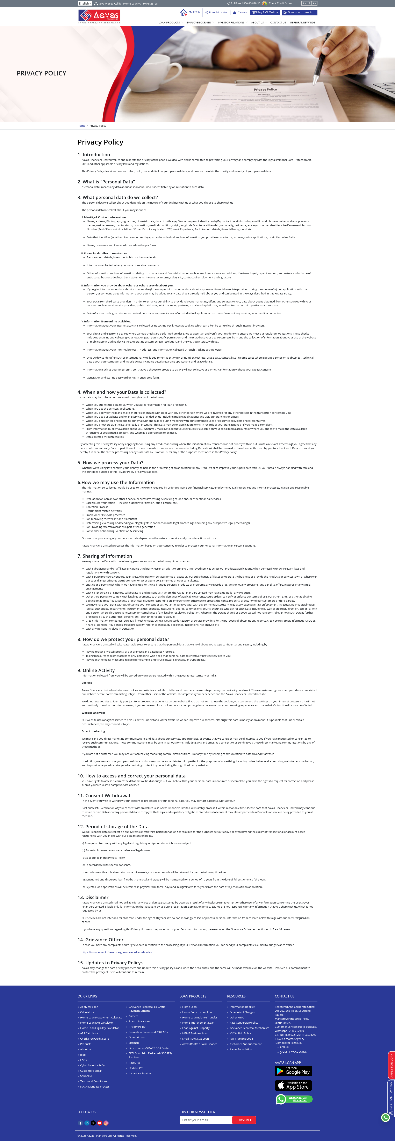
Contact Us (278, 22)
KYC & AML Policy (240, 1033)
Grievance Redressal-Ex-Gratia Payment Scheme (147, 1009)
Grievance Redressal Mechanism (249, 1028)
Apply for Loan (89, 1007)
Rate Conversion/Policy (244, 1022)
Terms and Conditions (93, 1081)
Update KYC (136, 1068)
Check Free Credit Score (94, 1038)
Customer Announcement (246, 1044)
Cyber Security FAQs (92, 1065)
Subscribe (244, 1120)
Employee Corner (198, 22)
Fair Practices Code (241, 1038)
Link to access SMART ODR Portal (149, 1048)
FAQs (83, 1060)
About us (85, 1049)
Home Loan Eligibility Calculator (99, 1028)
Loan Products (169, 22)
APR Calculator (89, 1033)
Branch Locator (218, 12)
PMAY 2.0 (194, 12)
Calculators (87, 1012)
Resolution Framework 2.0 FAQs (148, 1032)
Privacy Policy (137, 1027)
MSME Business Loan (195, 1033)
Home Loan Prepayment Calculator (101, 1017)
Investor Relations (230, 22)
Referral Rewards (302, 22)
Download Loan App (301, 12)
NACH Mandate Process (94, 1086)
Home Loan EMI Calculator (96, 1022)
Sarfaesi (86, 1076)
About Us (257, 22)
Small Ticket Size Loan (195, 1038)
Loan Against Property (196, 1028)
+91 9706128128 (148, 3)
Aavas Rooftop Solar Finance (199, 1044)
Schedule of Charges (242, 1012)
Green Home (136, 1037)
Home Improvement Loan (198, 1022)
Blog (83, 1054)
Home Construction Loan (197, 1012)
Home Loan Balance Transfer (199, 1017)
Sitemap (134, 1043)
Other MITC (237, 1017)
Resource (134, 1063)
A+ (314, 3)
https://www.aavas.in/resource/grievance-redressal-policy (117, 952)
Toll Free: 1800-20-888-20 (245, 3)
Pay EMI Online (267, 12)
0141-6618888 (307, 1027)
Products (85, 1044)
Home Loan (189, 1007)
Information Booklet (242, 1007)
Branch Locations (139, 1021)
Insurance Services (140, 1073)
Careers (242, 12)
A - (304, 3)
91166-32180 (296, 1031)
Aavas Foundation (241, 1049)
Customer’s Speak (91, 1071)
